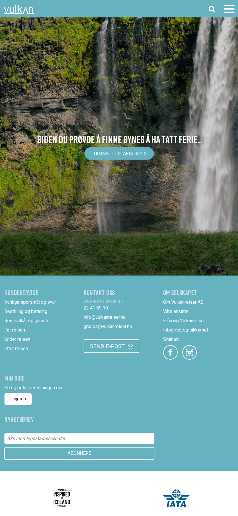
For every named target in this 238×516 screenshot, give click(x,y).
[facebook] (170, 352)
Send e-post (107, 346)
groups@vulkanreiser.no (108, 326)
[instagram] (189, 352)
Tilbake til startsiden (118, 153)
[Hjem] (19, 9)
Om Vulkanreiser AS (183, 302)
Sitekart (171, 339)
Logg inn (18, 398)
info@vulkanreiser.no (105, 317)
